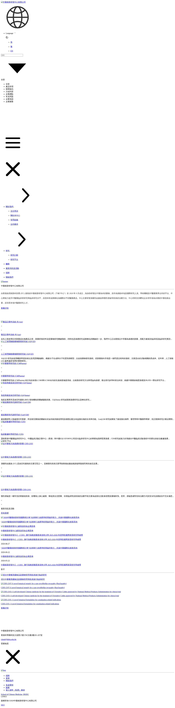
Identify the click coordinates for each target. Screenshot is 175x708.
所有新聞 (5, 513)
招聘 (8, 676)
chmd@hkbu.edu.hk (8, 639)
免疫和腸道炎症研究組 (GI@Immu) (15, 395)
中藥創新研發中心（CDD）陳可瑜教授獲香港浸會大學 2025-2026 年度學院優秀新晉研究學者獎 (41, 539)
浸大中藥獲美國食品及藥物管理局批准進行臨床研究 (23, 579)
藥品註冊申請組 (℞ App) (11, 335)
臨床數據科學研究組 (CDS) (12, 434)
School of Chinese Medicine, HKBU (15, 694)
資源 (8, 678)
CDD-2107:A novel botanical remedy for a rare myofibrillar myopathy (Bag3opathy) (33, 588)
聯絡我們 (9, 681)
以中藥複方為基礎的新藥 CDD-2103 (16, 457)
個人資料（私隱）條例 (15, 690)
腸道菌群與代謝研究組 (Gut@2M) (15, 415)
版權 (8, 688)
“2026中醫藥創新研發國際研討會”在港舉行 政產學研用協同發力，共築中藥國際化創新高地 (39, 522)
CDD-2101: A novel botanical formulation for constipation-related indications (30, 604)
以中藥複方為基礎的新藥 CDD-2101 (16, 490)
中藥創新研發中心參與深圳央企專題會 (17, 531)
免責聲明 (9, 685)
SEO (3, 705)
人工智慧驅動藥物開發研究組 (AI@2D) (17, 354)
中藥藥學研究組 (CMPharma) (13, 376)
